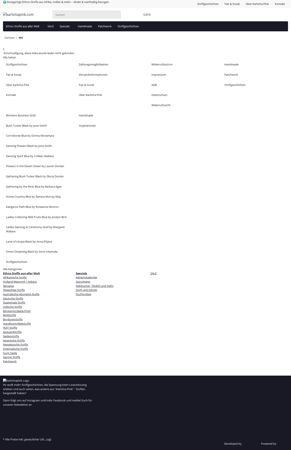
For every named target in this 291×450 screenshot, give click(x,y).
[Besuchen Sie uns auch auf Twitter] (6, 416)
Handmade (85, 26)
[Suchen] (118, 14)
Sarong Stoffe (11, 357)
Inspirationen (87, 125)
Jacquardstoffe (12, 332)
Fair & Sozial (232, 4)
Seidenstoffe (11, 336)
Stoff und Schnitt (86, 290)
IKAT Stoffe (10, 328)
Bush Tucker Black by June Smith (26, 125)
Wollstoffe (9, 315)
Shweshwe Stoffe (14, 290)
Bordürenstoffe (13, 319)
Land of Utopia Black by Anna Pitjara (29, 241)
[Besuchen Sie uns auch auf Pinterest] (6, 421)
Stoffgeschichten (208, 4)
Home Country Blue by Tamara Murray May (33, 196)
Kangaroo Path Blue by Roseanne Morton (32, 207)
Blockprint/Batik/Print (17, 311)
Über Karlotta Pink (257, 4)
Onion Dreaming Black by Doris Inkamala (32, 251)
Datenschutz (159, 95)
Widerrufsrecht (160, 105)
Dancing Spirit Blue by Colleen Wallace (30, 156)
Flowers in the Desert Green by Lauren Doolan (35, 166)
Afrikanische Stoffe (15, 277)
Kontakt (280, 4)
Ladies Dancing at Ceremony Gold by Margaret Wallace (35, 229)
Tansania (8, 286)
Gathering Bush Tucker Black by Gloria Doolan (35, 176)
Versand (57, 439)
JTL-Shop (282, 444)
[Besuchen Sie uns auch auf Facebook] (6, 412)
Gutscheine (83, 282)
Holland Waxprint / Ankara (20, 282)
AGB (154, 85)
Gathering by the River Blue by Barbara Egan (34, 186)
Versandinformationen (93, 75)
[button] (137, 14)
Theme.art (248, 444)
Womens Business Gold (21, 115)
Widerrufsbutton (162, 64)
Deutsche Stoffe (13, 298)
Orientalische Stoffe (15, 349)
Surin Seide (10, 353)
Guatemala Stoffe (14, 302)
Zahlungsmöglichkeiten (93, 64)
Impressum (158, 75)
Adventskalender (86, 277)
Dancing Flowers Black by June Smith (29, 146)
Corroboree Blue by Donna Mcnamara (30, 135)
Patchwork (105, 26)
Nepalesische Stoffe (15, 344)
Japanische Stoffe (14, 340)
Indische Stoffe (12, 307)
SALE (153, 273)
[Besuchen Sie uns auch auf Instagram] (6, 425)
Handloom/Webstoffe (17, 324)
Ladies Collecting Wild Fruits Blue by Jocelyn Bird (36, 217)
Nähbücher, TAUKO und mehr (95, 286)
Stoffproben (83, 294)
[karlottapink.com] (18, 14)
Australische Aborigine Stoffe (21, 294)
